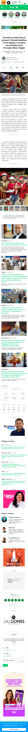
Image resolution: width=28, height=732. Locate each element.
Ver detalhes (14, 603)
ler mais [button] (20, 725)
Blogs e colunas (7, 513)
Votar (5, 665)
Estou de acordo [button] (14, 729)
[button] (10, 605)
